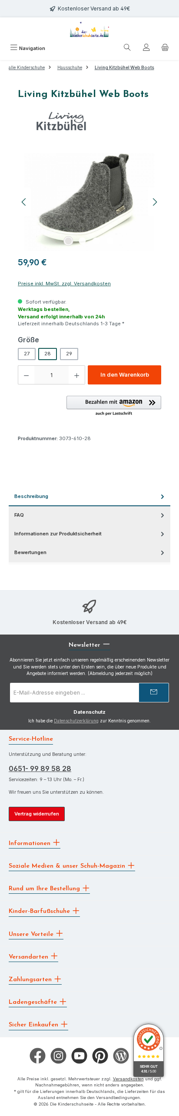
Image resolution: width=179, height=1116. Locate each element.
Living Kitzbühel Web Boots (124, 67)
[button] (113, 406)
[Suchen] (127, 48)
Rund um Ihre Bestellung (45, 888)
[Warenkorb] (165, 48)
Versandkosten (128, 1078)
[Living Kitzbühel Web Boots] (89, 202)
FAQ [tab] (19, 515)
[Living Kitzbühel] (89, 121)
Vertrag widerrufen (36, 814)
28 (47, 354)
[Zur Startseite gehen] (89, 29)
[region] (89, 202)
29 (69, 354)
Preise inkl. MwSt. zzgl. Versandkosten (64, 284)
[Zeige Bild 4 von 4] (110, 240)
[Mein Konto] (146, 48)
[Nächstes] (154, 202)
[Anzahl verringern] (26, 374)
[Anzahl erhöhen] (77, 374)
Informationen (31, 843)
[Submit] (154, 692)
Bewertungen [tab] (30, 552)
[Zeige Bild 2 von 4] (82, 240)
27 (27, 354)
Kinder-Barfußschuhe (40, 911)
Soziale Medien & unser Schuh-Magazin (68, 866)
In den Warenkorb (124, 374)
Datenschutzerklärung (76, 720)
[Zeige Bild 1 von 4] (68, 240)
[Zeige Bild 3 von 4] (96, 240)
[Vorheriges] (24, 202)
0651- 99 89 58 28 (40, 768)
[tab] (89, 497)
